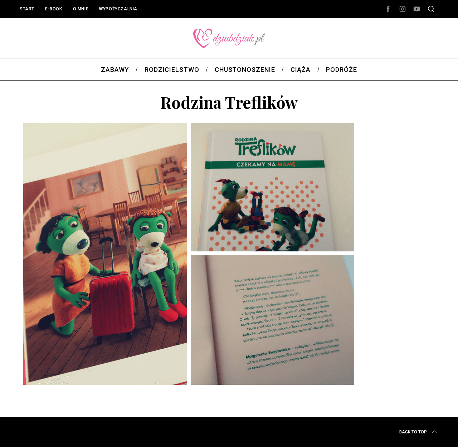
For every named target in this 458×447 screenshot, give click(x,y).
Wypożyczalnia (118, 8)
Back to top (413, 431)
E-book (53, 8)
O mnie (81, 8)
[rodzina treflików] (189, 390)
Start (27, 8)
